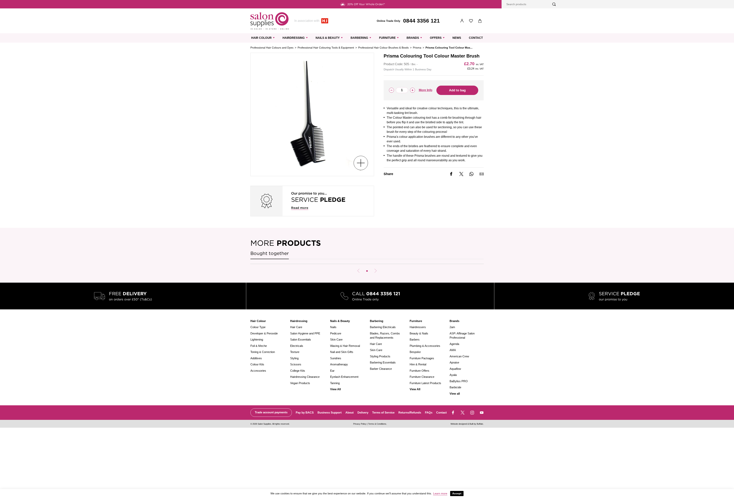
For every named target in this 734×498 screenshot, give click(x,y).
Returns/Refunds (409, 412)
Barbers (415, 339)
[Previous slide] (358, 271)
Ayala (453, 374)
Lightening (256, 339)
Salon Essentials (300, 339)
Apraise (454, 362)
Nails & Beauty (328, 37)
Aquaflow (455, 368)
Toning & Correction (262, 352)
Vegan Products (300, 383)
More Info (425, 90)
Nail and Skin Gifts (341, 352)
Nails (333, 327)
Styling (294, 358)
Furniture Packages (422, 358)
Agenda (454, 344)
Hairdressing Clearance (305, 376)
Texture (294, 352)
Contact (476, 37)
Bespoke (415, 352)
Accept (456, 493)
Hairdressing (294, 37)
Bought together (269, 253)
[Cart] (480, 20)
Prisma (417, 47)
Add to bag (457, 90)
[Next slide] (376, 271)
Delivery (362, 412)
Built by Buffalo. (476, 424)
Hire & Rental (418, 364)
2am (452, 327)
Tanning (335, 383)
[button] (367, 271)
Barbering (359, 37)
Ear (332, 370)
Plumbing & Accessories (425, 345)
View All (335, 389)
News (456, 37)
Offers (436, 37)
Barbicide (455, 387)
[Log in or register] (462, 20)
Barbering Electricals (383, 327)
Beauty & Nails (419, 333)
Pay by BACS (305, 412)
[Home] (269, 20)
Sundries (335, 358)
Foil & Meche (258, 345)
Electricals (296, 345)
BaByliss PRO (459, 381)
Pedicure (335, 333)
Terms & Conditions (377, 424)
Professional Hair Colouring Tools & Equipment (326, 47)
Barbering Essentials (383, 362)
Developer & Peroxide (264, 333)
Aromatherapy (339, 364)
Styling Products (380, 356)
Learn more (440, 493)
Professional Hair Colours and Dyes (271, 47)
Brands (413, 37)
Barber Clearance (381, 368)
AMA (453, 350)
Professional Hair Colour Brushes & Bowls (383, 47)
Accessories (258, 370)
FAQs (428, 412)
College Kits (297, 370)
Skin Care (336, 339)
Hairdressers (418, 327)
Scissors (295, 364)
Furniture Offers (419, 370)
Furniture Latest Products (425, 383)
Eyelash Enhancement (344, 376)
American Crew (459, 356)
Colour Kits (257, 364)
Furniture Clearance (422, 376)
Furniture (387, 37)
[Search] (554, 4)
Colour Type (258, 327)
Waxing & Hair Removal (345, 345)
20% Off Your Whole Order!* (366, 4)
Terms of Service (383, 412)
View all (455, 393)
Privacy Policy (359, 424)
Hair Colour (261, 37)
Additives (256, 358)
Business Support (329, 412)
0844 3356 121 (421, 21)
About (349, 412)
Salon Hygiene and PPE (305, 333)
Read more (299, 208)
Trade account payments (271, 412)
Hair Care (296, 327)
